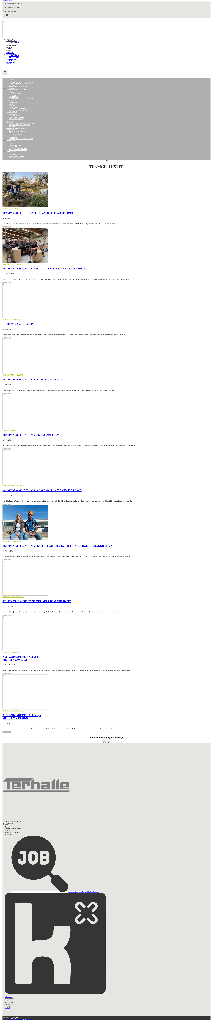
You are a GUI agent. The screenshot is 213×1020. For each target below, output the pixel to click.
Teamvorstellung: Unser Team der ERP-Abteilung (37, 213)
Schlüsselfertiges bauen (16, 90)
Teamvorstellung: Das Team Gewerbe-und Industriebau (42, 490)
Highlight (6, 209)
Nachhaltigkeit (11, 45)
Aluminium (13, 102)
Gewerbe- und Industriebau (17, 87)
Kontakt (9, 50)
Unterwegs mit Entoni (18, 324)
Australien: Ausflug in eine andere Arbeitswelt (36, 601)
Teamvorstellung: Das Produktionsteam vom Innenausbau (45, 268)
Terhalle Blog (14, 44)
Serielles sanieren (15, 85)
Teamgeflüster (17, 209)
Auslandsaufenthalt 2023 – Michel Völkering (21, 717)
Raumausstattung (16, 119)
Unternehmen (11, 41)
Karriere (9, 47)
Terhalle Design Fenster (18, 110)
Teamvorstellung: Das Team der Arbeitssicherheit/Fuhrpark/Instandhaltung (58, 546)
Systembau (11, 88)
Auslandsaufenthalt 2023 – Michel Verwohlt (21, 658)
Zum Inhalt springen (7, 0)
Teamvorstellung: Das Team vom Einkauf (32, 379)
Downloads (10, 48)
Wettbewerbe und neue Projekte (21, 98)
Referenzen (10, 39)
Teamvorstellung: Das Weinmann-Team (30, 435)
